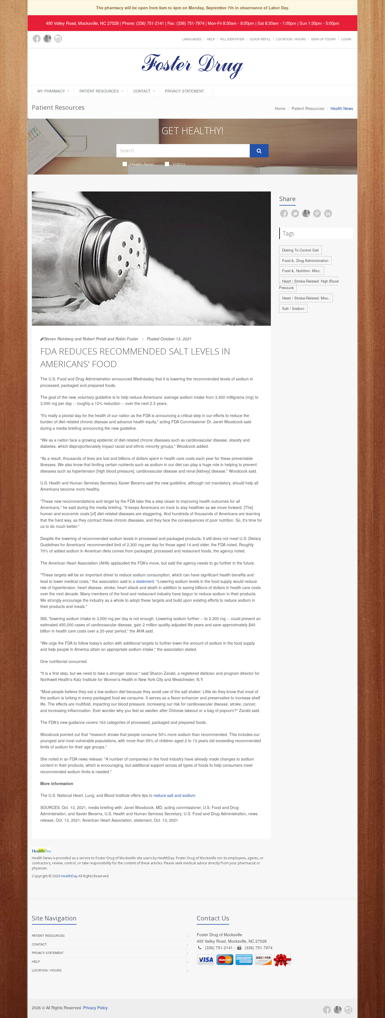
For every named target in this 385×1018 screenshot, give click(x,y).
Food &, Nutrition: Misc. (301, 270)
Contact (142, 91)
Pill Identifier (232, 39)
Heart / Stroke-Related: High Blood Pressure (308, 284)
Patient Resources (99, 91)
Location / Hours (291, 39)
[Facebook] (37, 39)
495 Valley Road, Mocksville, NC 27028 (82, 23)
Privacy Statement (184, 91)
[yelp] (69, 42)
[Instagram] (58, 39)
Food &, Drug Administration (305, 260)
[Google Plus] (47, 39)
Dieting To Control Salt (300, 250)
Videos (179, 164)
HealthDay (69, 876)
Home (280, 108)
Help (211, 39)
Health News (142, 164)
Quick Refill (260, 39)
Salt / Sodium (293, 308)
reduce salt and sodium (174, 795)
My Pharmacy (51, 91)
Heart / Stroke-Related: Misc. (306, 298)
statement (145, 581)
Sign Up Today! (323, 39)
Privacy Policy (95, 1007)
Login (346, 39)
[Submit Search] (259, 151)
